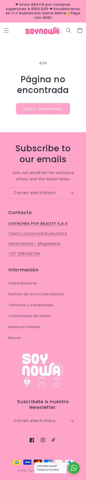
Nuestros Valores (24, 326)
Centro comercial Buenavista (37, 233)
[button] (6, 30)
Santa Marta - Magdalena (34, 243)
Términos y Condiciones (30, 304)
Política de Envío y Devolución (36, 294)
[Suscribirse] (71, 193)
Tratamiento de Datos (29, 315)
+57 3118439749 (24, 253)
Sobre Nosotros (22, 283)
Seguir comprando (42, 108)
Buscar (14, 337)
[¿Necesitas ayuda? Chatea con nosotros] (74, 468)
